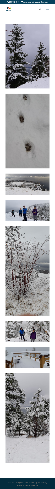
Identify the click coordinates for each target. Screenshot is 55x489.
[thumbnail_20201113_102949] (28, 220)
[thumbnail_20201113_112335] (28, 462)
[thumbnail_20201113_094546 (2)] (28, 88)
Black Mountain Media (27, 485)
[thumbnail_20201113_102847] (28, 194)
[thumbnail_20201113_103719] (28, 315)
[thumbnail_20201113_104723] (28, 341)
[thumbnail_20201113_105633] (28, 367)
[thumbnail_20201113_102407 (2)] (28, 168)
